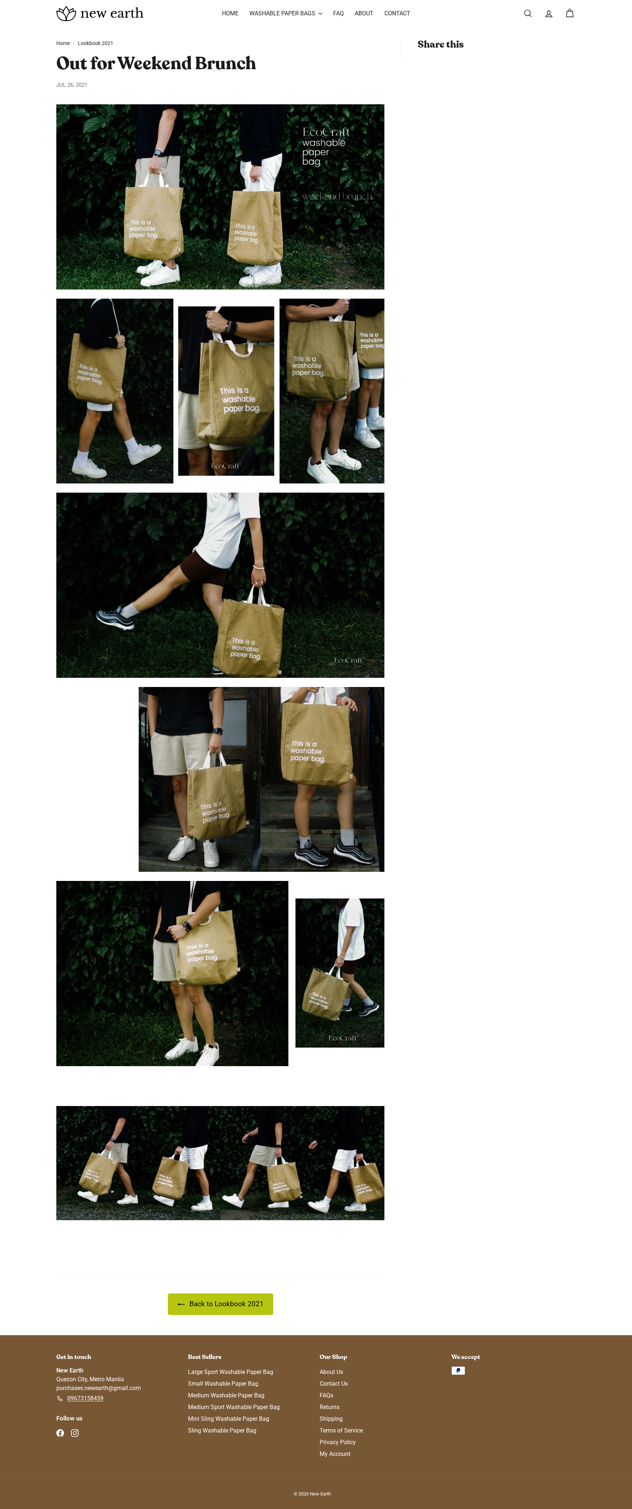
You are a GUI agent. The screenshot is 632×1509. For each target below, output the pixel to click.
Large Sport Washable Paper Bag (230, 1371)
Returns (329, 1407)
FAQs (326, 1395)
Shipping (331, 1418)
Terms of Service (341, 1430)
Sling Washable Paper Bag (222, 1430)
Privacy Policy (338, 1442)
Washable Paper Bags (283, 13)
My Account (335, 1453)
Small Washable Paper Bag (223, 1383)
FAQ (338, 13)
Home (230, 13)
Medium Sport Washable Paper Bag (234, 1407)
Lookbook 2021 (95, 43)
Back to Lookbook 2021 (226, 1304)
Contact (397, 13)
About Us (331, 1371)
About (364, 13)
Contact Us (334, 1383)
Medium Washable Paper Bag (226, 1395)
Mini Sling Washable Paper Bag (228, 1418)
